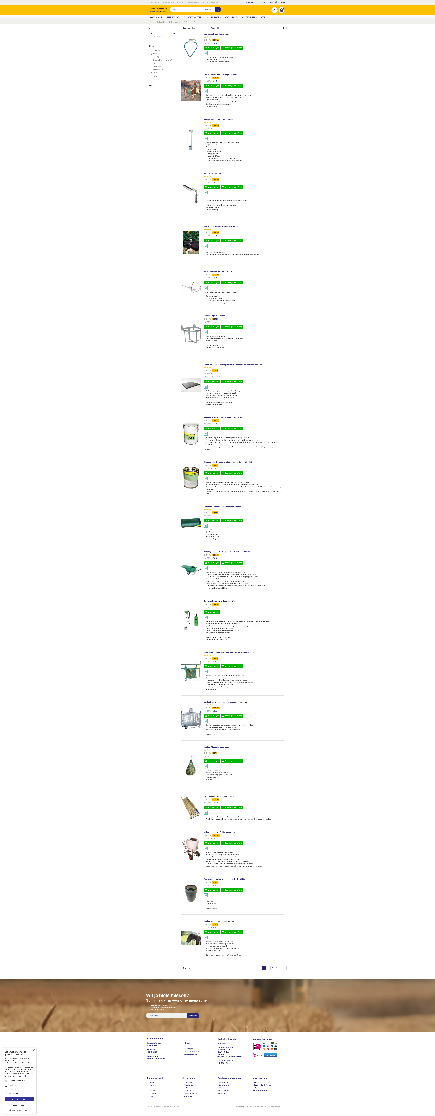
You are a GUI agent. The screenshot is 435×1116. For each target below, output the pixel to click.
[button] (274, 10)
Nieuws (151, 1082)
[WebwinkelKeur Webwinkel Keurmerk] (258, 1056)
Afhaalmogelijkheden (226, 1088)
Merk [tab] (151, 85)
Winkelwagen (188, 1049)
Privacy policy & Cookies (262, 1085)
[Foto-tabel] (286, 28)
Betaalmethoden (224, 1085)
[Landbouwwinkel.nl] (158, 10)
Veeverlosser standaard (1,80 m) (218, 271)
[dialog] (19, 1081)
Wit (155, 73)
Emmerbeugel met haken (214, 316)
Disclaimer (257, 1082)
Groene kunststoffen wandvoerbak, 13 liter (222, 506)
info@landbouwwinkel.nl (156, 1058)
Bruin (156, 53)
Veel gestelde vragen (191, 1054)
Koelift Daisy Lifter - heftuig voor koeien (221, 74)
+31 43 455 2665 (152, 1045)
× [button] (34, 1050)
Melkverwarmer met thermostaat (218, 119)
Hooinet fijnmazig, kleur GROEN (217, 747)
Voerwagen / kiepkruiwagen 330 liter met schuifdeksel (227, 552)
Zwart (156, 76)
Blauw (156, 50)
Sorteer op (186, 28)
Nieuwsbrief (153, 1085)
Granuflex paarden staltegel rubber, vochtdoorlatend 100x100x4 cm (233, 364)
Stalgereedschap (174, 22)
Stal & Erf (187, 1088)
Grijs (156, 63)
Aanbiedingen (188, 1082)
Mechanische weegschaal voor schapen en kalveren (225, 702)
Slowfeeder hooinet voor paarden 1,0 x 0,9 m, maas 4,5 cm (229, 652)
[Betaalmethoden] (266, 1050)
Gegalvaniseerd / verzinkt (163, 60)
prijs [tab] (150, 29)
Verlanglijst (187, 1046)
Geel (156, 57)
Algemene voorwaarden (191, 1051)
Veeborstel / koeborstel (214, 173)
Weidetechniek (189, 1091)
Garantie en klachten (261, 1091)
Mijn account (250, 2)
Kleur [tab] (151, 46)
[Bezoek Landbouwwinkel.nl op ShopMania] (270, 1056)
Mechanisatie (188, 1085)
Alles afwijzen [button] (19, 1105)
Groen (157, 66)
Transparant (158, 70)
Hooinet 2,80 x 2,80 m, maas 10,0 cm (219, 921)
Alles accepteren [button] (19, 1099)
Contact (270, 2)
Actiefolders (188, 1096)
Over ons (152, 1088)
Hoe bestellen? (224, 1082)
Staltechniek (161, 22)
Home (151, 22)
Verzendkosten (224, 1091)
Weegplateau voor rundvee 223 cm (219, 796)
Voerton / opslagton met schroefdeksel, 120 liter (225, 879)
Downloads (152, 1093)
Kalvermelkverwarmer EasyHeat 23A (219, 601)
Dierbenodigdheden (190, 1093)
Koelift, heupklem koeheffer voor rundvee (222, 227)
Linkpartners (153, 1091)
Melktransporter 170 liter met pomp (219, 832)
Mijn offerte (261, 2)
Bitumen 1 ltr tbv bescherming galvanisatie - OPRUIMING (228, 462)
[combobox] (195, 9)
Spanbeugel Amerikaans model (217, 34)
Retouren (222, 1093)
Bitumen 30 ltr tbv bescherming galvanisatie (223, 417)
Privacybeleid (21, 1076)
